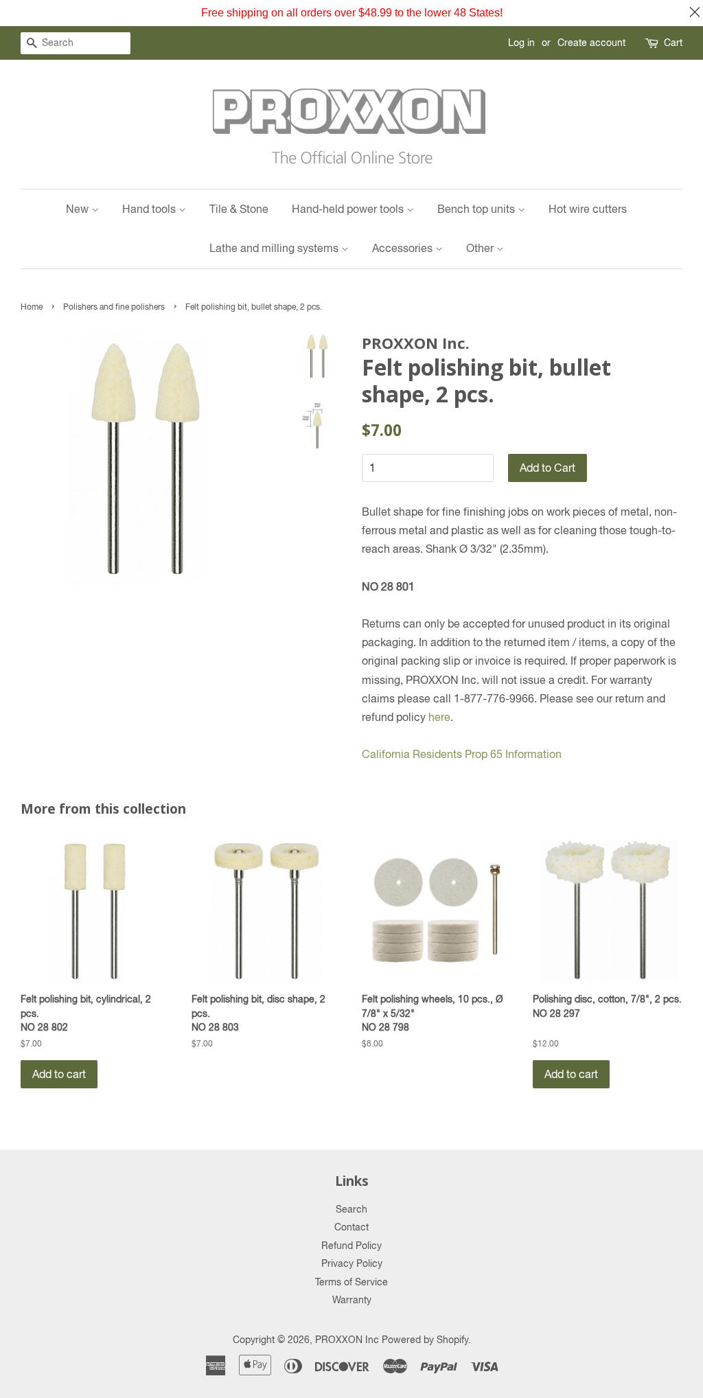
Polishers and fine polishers (114, 307)
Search (351, 1209)
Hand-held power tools (349, 209)
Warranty (351, 1299)
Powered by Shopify (425, 1339)
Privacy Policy (351, 1263)
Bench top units (477, 209)
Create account (591, 42)
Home (32, 307)
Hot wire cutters (588, 209)
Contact (351, 1227)
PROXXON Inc (347, 1339)
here (439, 717)
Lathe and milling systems (275, 248)
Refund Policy (351, 1245)
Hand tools (150, 209)
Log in (521, 42)
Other (481, 248)
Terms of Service (351, 1281)
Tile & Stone (238, 209)
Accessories (403, 248)
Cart (673, 42)
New (78, 209)
